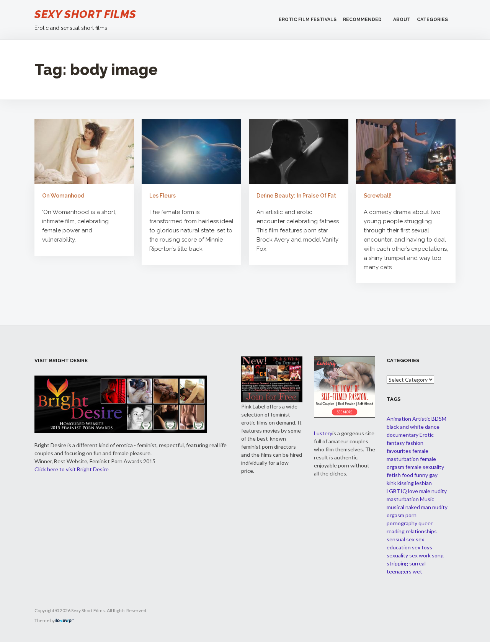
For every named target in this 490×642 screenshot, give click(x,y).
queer (425, 523)
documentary (402, 434)
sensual (396, 539)
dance (432, 426)
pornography (402, 523)
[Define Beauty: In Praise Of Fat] (298, 151)
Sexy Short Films (85, 14)
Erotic (427, 434)
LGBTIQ (397, 491)
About (401, 19)
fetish (394, 475)
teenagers (399, 571)
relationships (421, 531)
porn (410, 515)
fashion (414, 442)
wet (417, 571)
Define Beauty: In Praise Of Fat (296, 196)
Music (427, 499)
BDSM (438, 418)
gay (433, 475)
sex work (420, 555)
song (438, 555)
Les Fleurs (162, 196)
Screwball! (378, 196)
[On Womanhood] (84, 151)
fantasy (396, 442)
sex (410, 539)
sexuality (397, 555)
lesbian (423, 483)
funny (421, 475)
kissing (405, 483)
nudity (440, 507)
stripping (397, 563)
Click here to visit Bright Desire (71, 469)
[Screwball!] (406, 151)
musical (395, 507)
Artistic (421, 418)
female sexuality (424, 467)
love (413, 491)
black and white (405, 426)
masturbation (403, 499)
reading (396, 531)
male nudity (433, 491)
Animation (399, 418)
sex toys (422, 547)
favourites (399, 451)
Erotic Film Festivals (307, 19)
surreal (417, 563)
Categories (432, 19)
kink (391, 483)
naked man (418, 507)
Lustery (323, 433)
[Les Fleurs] (191, 151)
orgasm (395, 515)
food (407, 475)
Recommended (362, 19)
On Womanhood (63, 196)
